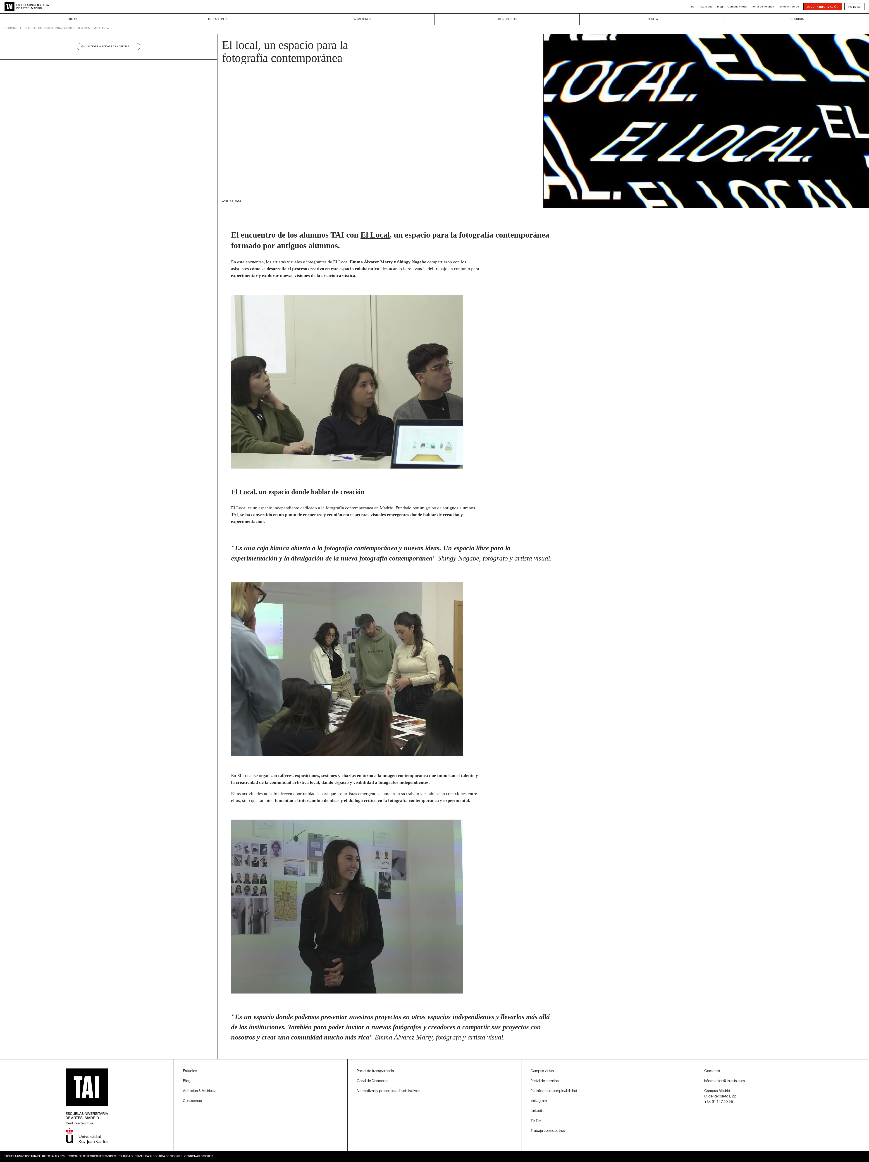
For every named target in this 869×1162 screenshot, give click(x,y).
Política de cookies (167, 1156)
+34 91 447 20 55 (788, 6)
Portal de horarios (763, 6)
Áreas (72, 19)
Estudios (190, 1071)
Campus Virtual (737, 6)
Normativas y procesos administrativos (388, 1091)
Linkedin (537, 1111)
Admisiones (362, 19)
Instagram (538, 1101)
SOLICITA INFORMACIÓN (822, 7)
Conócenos (507, 19)
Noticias (11, 28)
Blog (720, 6)
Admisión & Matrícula (199, 1091)
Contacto (712, 1071)
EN (692, 6)
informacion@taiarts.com (724, 1081)
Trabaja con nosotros (547, 1131)
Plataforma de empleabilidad (553, 1091)
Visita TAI (854, 7)
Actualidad (706, 6)
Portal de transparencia (375, 1071)
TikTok (536, 1121)
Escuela (652, 19)
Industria (797, 19)
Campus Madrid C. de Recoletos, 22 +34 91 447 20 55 (720, 1097)
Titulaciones (217, 19)
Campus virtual (542, 1071)
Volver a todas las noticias (108, 46)
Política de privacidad (134, 1156)
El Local (375, 234)
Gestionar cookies (198, 1156)
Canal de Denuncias (372, 1081)
